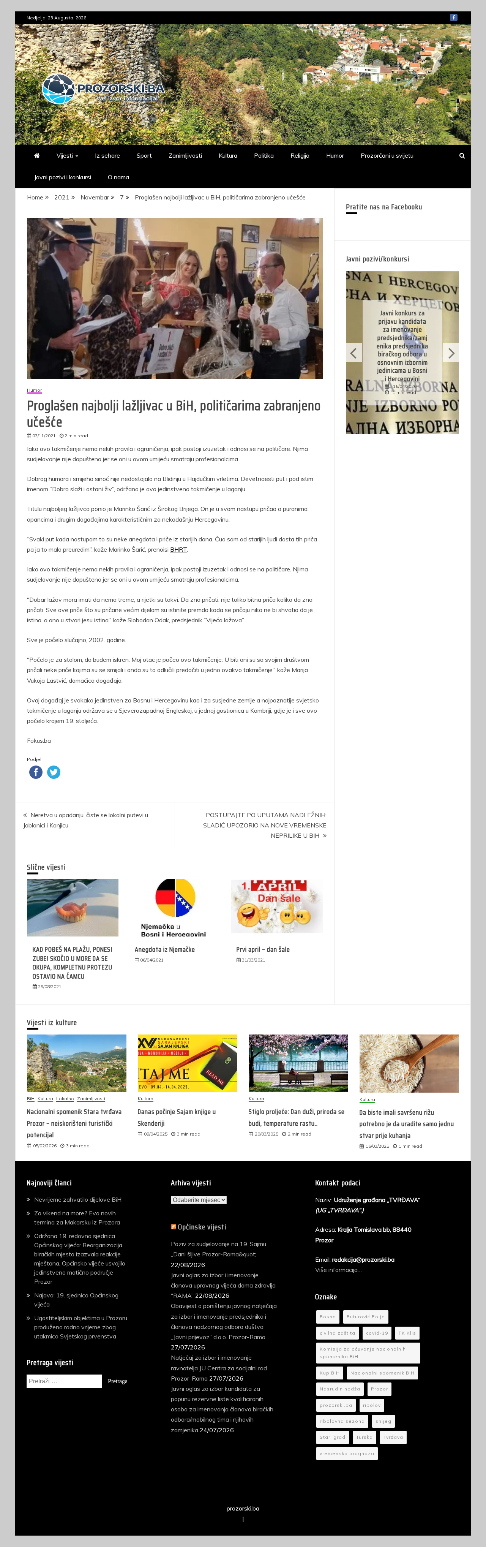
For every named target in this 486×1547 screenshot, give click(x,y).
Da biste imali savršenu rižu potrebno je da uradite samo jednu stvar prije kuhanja (407, 1124)
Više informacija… (339, 1269)
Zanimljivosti (185, 155)
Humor (335, 155)
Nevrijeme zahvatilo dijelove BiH (78, 1199)
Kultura (228, 155)
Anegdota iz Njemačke (165, 949)
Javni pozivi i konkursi (62, 177)
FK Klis (407, 1333)
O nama (118, 177)
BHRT (178, 549)
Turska (364, 1437)
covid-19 (377, 1333)
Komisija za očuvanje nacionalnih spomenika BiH (363, 1352)
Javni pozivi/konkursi (377, 259)
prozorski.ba (336, 1405)
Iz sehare (107, 155)
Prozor (379, 1389)
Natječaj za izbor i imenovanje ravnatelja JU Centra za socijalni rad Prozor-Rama (219, 1368)
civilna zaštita (337, 1333)
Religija (299, 155)
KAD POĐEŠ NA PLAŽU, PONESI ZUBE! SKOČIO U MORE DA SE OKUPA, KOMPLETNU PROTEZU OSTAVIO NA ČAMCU (72, 962)
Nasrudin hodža (340, 1389)
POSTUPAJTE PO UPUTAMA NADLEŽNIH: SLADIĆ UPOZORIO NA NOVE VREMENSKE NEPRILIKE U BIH (265, 825)
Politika (264, 155)
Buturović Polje (366, 1316)
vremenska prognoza (347, 1453)
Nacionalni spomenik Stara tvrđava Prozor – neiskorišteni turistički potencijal (74, 1123)
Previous (354, 352)
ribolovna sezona (342, 1421)
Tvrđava (393, 1437)
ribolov (372, 1405)
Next (451, 352)
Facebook (454, 17)
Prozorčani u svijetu (387, 155)
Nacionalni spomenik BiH (382, 1373)
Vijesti (65, 155)
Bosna (328, 1316)
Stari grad (333, 1437)
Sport (144, 155)
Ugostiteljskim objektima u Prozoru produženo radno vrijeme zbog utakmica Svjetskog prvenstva (80, 1327)
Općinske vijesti (202, 1227)
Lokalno (65, 1098)
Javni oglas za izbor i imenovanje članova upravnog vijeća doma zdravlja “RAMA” (223, 1285)
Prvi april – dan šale (263, 949)
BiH (31, 1098)
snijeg (383, 1421)
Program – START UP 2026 (421, 346)
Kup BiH (330, 1373)
